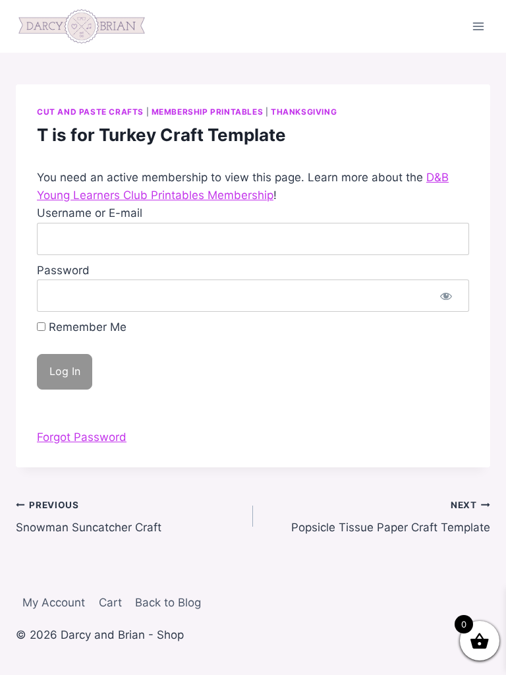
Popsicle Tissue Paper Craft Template (390, 517)
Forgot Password (81, 437)
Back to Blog (168, 602)
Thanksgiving (304, 112)
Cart (110, 602)
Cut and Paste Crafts (90, 112)
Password (63, 270)
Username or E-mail (89, 213)
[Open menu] (478, 26)
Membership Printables (208, 112)
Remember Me (85, 327)
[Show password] (446, 295)
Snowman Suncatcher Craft (88, 517)
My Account (53, 602)
